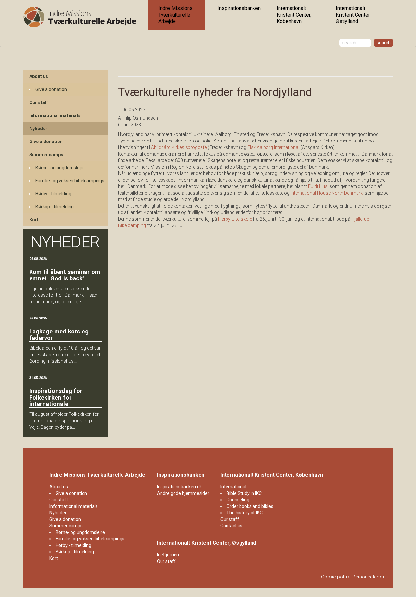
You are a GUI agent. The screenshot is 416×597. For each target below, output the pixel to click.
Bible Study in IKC (244, 493)
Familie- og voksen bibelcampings (69, 180)
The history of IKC (245, 512)
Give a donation (51, 89)
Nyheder (38, 128)
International (233, 486)
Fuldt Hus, (318, 186)
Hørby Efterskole (235, 219)
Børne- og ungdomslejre (60, 167)
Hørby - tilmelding (53, 193)
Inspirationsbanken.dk (179, 486)
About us (38, 76)
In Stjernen (168, 554)
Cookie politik (335, 577)
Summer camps (46, 154)
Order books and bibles (250, 506)
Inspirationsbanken (239, 8)
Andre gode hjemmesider (183, 493)
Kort (34, 219)
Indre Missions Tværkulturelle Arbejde (175, 14)
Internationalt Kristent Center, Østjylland (353, 14)
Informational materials (55, 115)
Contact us (231, 525)
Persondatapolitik (370, 577)
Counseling (238, 499)
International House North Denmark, (327, 193)
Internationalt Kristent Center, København (294, 14)
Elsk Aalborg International (273, 147)
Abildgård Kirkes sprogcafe (179, 147)
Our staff (38, 102)
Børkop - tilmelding (54, 206)
